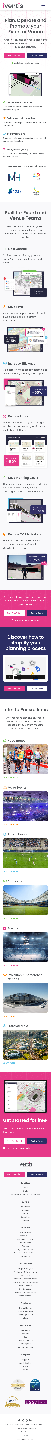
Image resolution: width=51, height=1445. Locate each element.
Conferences (25, 1256)
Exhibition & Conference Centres (25, 1194)
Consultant (25, 1217)
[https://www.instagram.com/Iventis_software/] (27, 1420)
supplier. (25, 237)
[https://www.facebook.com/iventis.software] (19, 1420)
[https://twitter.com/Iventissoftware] (22, 1420)
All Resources (25, 1330)
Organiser (25, 1206)
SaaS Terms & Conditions (25, 1439)
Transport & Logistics (25, 1268)
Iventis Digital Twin (25, 1314)
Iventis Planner (25, 1308)
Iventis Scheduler (25, 1311)
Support (25, 1359)
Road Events (25, 1243)
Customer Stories (25, 1340)
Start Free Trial (14, 56)
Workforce (25, 1275)
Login (25, 1366)
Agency (25, 1210)
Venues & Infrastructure (25, 1292)
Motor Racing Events (25, 1239)
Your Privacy (25, 1432)
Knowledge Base (26, 1344)
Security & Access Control (25, 1278)
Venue (25, 1213)
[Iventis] (13, 5)
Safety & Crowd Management (25, 1282)
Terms (25, 1436)
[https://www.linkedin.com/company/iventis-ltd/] (30, 1420)
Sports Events (25, 1236)
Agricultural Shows (25, 1249)
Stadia (25, 1191)
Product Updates (25, 1347)
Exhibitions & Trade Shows (25, 1253)
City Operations (25, 1289)
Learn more (9, 777)
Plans (25, 1318)
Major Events (25, 1232)
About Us (25, 1333)
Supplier (25, 1220)
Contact (25, 1369)
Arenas (25, 1187)
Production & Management (25, 1272)
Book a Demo (37, 56)
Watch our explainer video (26, 63)
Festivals (25, 1246)
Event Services (25, 1285)
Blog (25, 1337)
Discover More (25, 1296)
